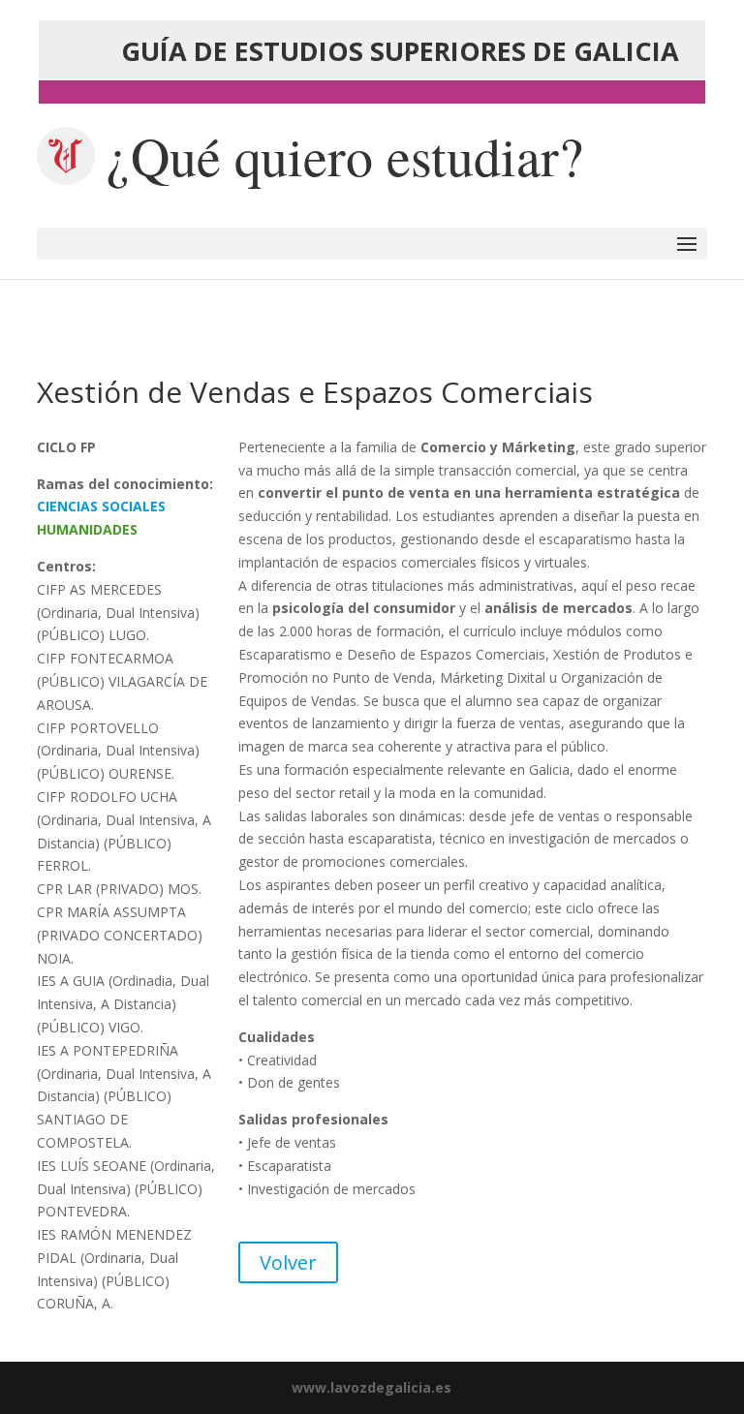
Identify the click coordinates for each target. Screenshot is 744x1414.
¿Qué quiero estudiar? (345, 156)
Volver (288, 1262)
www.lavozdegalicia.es (371, 1387)
